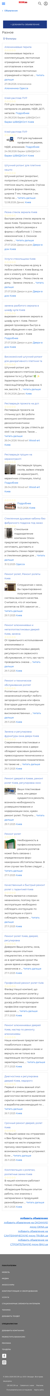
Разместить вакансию (13, 1337)
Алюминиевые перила (18, 47)
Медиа (5, 1278)
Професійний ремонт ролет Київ (24, 983)
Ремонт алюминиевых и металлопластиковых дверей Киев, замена (21, 629)
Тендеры (6, 1349)
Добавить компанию (13, 1330)
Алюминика (11, 88)
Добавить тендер (11, 1316)
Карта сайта (39, 1390)
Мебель (6, 1272)
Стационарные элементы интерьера (21, 1304)
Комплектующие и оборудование (20, 1291)
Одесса (23, 88)
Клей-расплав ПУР (15, 98)
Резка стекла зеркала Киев (20, 212)
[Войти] (45, 3)
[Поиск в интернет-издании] (40, 3)
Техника (6, 1310)
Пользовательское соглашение (19, 1390)
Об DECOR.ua (12, 1385)
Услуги (5, 1297)
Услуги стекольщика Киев (20, 259)
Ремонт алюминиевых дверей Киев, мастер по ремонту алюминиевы (22, 1029)
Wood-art (34, 440)
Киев (31, 122)
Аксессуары (8, 1285)
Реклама (6, 1343)
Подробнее (22, 113)
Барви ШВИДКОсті (15, 122)
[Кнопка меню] (3, 4)
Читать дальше (26, 198)
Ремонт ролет (12, 834)
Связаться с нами (27, 1385)
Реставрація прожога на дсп (21, 403)
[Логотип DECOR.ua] (23, 2)
